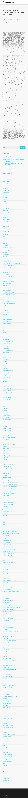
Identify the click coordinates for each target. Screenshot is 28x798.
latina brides (6, 524)
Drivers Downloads (7, 390)
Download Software (7, 384)
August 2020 (5, 195)
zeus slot (5, 765)
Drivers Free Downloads (8, 392)
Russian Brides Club (7, 654)
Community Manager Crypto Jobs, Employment (14, 159)
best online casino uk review (9, 290)
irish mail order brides (8, 504)
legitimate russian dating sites (10, 531)
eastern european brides (9, 395)
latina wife (5, 526)
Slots (4, 680)
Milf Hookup (5, 569)
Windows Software (7, 741)
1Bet (4, 236)
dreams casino (6, 386)
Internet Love (6, 500)
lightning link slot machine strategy (11, 533)
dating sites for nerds (8, 370)
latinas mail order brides (8, 529)
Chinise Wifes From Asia (8, 341)
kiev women (5, 515)
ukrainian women (7, 710)
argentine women (7, 261)
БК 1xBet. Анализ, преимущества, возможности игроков (13, 167)
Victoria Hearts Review (8, 725)
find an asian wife (7, 419)
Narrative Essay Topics (8, 587)
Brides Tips (5, 310)
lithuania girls (6, 535)
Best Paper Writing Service (9, 292)
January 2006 (6, 226)
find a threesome (7, 417)
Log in (4, 773)
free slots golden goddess (9, 437)
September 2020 (6, 192)
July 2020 (5, 197)
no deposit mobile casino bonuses (11, 591)
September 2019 (6, 219)
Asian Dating (6, 274)
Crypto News (6, 348)
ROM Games (5, 638)
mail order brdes (7, 544)
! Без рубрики (5, 234)
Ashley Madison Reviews (8, 267)
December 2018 (6, 224)
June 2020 (5, 199)
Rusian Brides (6, 649)
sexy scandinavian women (9, 674)
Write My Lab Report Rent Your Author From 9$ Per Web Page (14, 156)
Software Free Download (8, 685)
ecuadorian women (7, 399)
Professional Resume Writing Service (11, 631)
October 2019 (6, 217)
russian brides (6, 651)
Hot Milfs (5, 475)
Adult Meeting (6, 252)
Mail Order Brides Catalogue (9, 549)
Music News (5, 582)
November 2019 (6, 215)
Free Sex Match (6, 435)
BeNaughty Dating (7, 283)
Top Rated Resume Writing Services (11, 696)
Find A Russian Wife (7, 415)
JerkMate (5, 509)
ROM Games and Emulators (9, 640)
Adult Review (6, 254)
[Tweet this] (6, 23)
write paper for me (7, 761)
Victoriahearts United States (9, 727)
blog (4, 296)
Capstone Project (7, 321)
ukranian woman (7, 712)
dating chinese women (8, 363)
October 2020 (6, 190)
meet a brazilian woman (8, 562)
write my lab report (7, 756)
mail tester (5, 558)
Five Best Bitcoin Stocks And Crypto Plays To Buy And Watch (13, 164)
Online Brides (6, 596)
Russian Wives (6, 667)
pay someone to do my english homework (12, 616)
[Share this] (4, 23)
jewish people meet (7, 511)
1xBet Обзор (5, 241)
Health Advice (6, 446)
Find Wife (5, 424)
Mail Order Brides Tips (8, 551)
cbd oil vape (5, 334)
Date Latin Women (7, 357)
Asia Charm (5, 270)
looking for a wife (7, 538)
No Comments (14, 19)
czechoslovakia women (8, 350)
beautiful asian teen (7, 279)
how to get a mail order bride (10, 486)
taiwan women (6, 694)
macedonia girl (6, 542)
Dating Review (6, 366)
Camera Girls (6, 317)
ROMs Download (6, 643)
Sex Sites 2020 (6, 672)
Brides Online (6, 308)
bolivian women (6, 299)
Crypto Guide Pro (7, 161)
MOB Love (5, 571)
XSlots (4, 763)
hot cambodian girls (7, 468)
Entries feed (5, 776)
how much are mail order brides (10, 482)
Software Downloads (7, 683)
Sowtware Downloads (8, 687)
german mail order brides (9, 444)
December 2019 (6, 212)
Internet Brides (6, 495)
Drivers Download (7, 388)
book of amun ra (12, 125)
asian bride (5, 272)
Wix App (4, 743)
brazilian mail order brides (9, 303)
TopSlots (5, 698)
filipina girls (5, 410)
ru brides (5, 647)
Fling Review (5, 426)
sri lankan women (7, 689)
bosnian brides (6, 301)
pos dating (5, 629)
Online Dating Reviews (8, 600)
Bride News (5, 305)
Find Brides (5, 422)
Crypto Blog (5, 346)
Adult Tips (5, 256)
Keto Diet (5, 513)
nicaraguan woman (7, 589)
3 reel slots (5, 243)
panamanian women (7, 611)
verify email (5, 723)
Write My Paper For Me (8, 759)
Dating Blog (5, 361)
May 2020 (5, 201)
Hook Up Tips (6, 448)
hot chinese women (7, 471)
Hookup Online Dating (8, 451)
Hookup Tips (5, 459)
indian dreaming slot (8, 488)
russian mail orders (7, 665)
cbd (3, 330)
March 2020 (5, 206)
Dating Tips (5, 375)
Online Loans (6, 602)
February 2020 (6, 208)
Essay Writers (6, 408)
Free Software (6, 439)
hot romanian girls (7, 477)
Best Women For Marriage (9, 294)
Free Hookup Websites (8, 430)
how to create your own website (10, 484)
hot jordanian (6, 473)
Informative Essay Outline (9, 493)
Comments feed (6, 778)
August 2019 (5, 221)
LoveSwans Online (7, 540)
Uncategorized (6, 716)
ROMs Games (6, 645)
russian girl (5, 656)
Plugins (4, 622)
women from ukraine (8, 747)
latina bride (5, 522)
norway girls (5, 593)
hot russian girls (6, 480)
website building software (9, 734)
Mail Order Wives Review (9, 555)
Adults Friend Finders (8, 259)
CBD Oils (5, 337)
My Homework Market (8, 584)
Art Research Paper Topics (9, 265)
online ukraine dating (8, 609)
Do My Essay (5, 381)
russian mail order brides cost (10, 663)
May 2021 (5, 188)
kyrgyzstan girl (6, 518)
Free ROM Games (7, 433)
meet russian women (8, 564)
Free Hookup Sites (7, 428)
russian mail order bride (8, 660)
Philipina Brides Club (8, 618)
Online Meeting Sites (8, 605)
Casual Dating (6, 328)
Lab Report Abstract (7, 520)
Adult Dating (6, 245)
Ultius (4, 714)
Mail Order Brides (7, 547)
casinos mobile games (8, 326)
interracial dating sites (8, 502)
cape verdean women (8, 319)
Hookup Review (6, 453)
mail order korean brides (9, 553)
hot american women (8, 464)
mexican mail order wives (9, 567)
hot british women (7, 466)
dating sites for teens (8, 372)
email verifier (6, 406)
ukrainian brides (6, 707)
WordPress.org (6, 780)
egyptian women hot (7, 401)
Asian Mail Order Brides (8, 276)
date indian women (7, 355)
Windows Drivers (7, 736)
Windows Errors (6, 739)
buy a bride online (7, 312)
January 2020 (6, 210)
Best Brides (5, 285)
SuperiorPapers (6, 692)
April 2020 (5, 204)
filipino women (6, 413)
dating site (5, 368)
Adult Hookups (6, 250)
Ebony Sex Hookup (7, 397)
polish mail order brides (8, 627)
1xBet (4, 238)
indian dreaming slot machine (10, 491)
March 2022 (5, 183)
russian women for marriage (9, 669)
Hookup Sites (6, 457)
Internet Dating (6, 497)
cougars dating (6, 343)
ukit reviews (5, 705)
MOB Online (5, 573)
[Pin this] (9, 23)
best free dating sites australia (10, 288)
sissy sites (5, 678)
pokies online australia (8, 625)
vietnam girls (6, 730)
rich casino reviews (7, 636)
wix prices (5, 745)
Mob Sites (5, 576)
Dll (3, 379)
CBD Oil (4, 332)
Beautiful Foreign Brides (8, 281)
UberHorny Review (7, 703)
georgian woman (7, 442)
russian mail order (7, 658)
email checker (6, 404)
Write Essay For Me (7, 754)
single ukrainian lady (8, 676)
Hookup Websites (7, 462)
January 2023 (6, 181)
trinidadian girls (6, 701)
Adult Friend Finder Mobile (9, 247)
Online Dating (6, 598)
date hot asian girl (7, 352)
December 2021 (6, 186)
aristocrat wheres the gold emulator (11, 263)
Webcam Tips (6, 732)
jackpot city (5, 506)
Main (4, 560)
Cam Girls (5, 314)
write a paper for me (7, 752)
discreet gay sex (6, 377)
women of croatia (7, 750)
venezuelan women (7, 721)
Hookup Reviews (6, 455)
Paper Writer (6, 614)
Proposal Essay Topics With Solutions (11, 634)
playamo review (6, 620)
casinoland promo (7, 323)
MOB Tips (5, 578)
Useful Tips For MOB (7, 718)
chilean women (6, 339)
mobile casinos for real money (10, 580)
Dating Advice (6, 359)
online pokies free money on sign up (11, 607)
